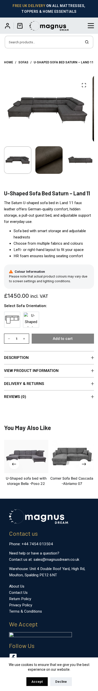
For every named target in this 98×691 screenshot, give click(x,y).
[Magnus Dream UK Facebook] (13, 657)
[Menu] (91, 26)
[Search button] (87, 42)
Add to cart (63, 338)
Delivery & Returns (24, 383)
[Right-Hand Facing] (31, 320)
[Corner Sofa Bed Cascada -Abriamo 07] (72, 456)
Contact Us (18, 592)
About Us (16, 586)
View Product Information (31, 370)
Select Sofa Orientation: (25, 306)
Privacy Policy (20, 605)
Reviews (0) (15, 396)
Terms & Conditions (25, 611)
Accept (37, 681)
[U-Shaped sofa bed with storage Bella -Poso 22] (26, 456)
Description (16, 357)
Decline (61, 681)
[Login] (7, 26)
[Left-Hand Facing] (12, 320)
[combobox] (43, 42)
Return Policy (20, 599)
